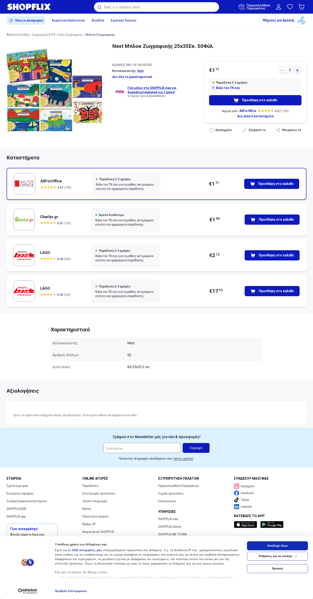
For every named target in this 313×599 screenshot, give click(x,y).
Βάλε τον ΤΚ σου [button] (228, 88)
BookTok (98, 20)
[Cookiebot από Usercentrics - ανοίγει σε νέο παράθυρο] (27, 591)
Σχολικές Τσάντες (123, 20)
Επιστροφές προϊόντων (98, 493)
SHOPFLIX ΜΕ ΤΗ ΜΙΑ (172, 534)
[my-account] (278, 7)
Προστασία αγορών (95, 516)
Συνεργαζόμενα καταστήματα (27, 501)
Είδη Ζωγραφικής (70, 34)
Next (140, 71)
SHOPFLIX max (168, 519)
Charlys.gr (49, 216)
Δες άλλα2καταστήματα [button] (255, 116)
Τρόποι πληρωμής (95, 501)
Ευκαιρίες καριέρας (20, 493)
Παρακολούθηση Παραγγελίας (178, 485)
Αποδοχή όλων (277, 545)
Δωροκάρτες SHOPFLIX (98, 531)
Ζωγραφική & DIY (44, 34)
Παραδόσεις (90, 485)
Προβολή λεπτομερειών (71, 591)
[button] (302, 7)
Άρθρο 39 (88, 524)
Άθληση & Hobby (18, 34)
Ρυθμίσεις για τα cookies (275, 556)
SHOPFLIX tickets (169, 526)
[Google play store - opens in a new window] (272, 524)
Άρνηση (277, 568)
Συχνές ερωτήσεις (171, 493)
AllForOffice (247, 111)
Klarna (86, 508)
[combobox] (156, 7)
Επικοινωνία (167, 501)
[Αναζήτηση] (99, 7)
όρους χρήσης (183, 458)
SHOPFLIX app (16, 516)
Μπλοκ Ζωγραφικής (100, 34)
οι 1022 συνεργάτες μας (85, 550)
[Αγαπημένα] (290, 7)
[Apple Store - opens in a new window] (246, 524)
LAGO (45, 252)
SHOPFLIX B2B (16, 508)
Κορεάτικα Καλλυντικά (68, 20)
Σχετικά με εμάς (18, 485)
